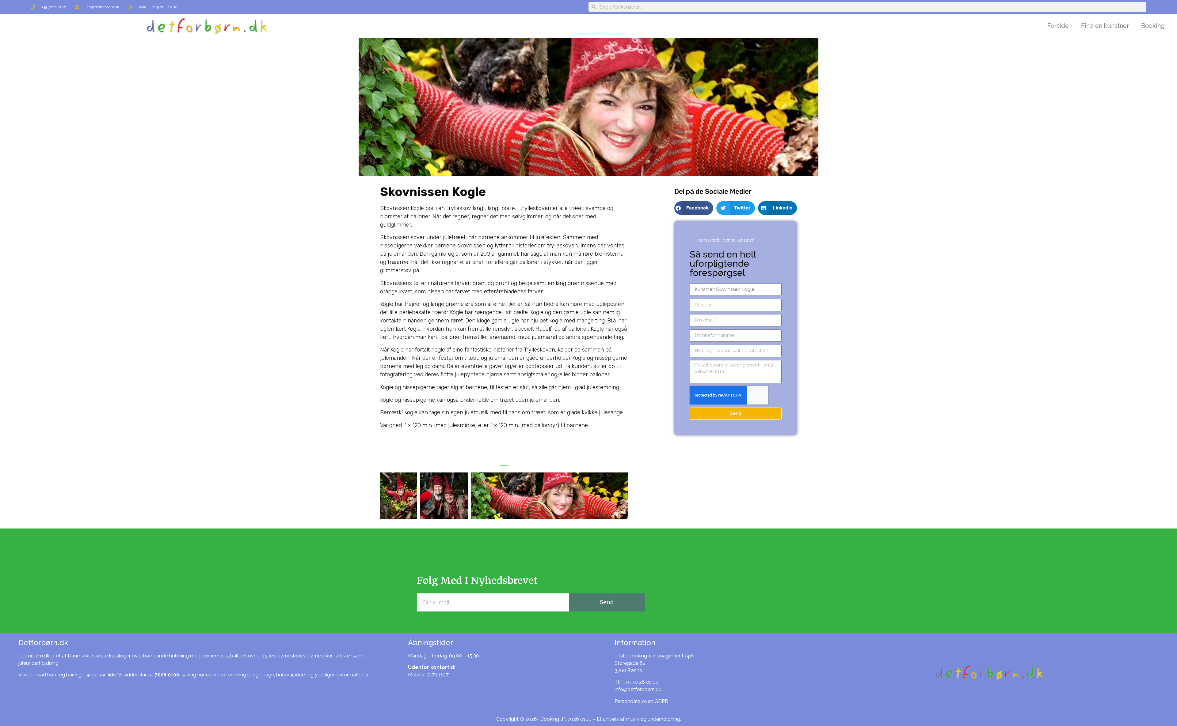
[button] (504, 464)
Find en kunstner (1105, 25)
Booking (1153, 25)
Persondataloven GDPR (641, 701)
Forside (1058, 25)
